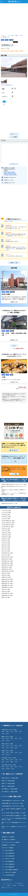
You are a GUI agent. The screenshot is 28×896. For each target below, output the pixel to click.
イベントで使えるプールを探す (8, 858)
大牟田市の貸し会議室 (6, 532)
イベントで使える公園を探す (8, 850)
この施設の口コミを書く (13, 262)
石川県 (11, 745)
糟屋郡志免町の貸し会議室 (7, 581)
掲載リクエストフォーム (7, 887)
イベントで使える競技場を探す (8, 855)
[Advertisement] (14, 19)
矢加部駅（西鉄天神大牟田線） (10, 173)
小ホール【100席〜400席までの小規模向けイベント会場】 (14, 815)
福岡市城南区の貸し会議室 (7, 563)
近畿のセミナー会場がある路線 (8, 786)
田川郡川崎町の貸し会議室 (7, 553)
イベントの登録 (13, 473)
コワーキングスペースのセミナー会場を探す (11, 842)
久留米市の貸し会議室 (6, 516)
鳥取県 (3, 759)
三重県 (3, 752)
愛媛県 (11, 761)
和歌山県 (8, 754)
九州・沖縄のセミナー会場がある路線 (9, 791)
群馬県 (11, 738)
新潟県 (3, 745)
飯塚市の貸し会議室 (6, 597)
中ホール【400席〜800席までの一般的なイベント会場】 (14, 812)
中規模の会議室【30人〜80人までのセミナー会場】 (12, 803)
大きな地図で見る (13, 164)
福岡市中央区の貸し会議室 (7, 557)
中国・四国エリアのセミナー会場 (8, 757)
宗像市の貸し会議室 (6, 538)
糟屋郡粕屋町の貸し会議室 (7, 587)
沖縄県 (12, 768)
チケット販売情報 (14, 136)
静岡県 (11, 747)
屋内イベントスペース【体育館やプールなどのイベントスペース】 (14, 827)
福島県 (7, 733)
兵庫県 (20, 752)
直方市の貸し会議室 (6, 555)
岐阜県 (7, 747)
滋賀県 (7, 752)
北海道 (3, 731)
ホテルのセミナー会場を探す (8, 847)
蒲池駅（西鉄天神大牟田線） (9, 172)
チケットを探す (13, 461)
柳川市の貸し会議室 (6, 548)
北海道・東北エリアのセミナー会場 (9, 729)
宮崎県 (3, 768)
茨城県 (3, 738)
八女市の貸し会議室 (6, 518)
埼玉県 (16, 738)
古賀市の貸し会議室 (6, 528)
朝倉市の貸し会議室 (6, 546)
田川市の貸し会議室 (6, 551)
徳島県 (3, 761)
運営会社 (15, 885)
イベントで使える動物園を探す (8, 861)
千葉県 (20, 738)
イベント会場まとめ (18, 883)
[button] (4, 81)
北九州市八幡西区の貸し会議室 (8, 520)
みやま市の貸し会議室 (6, 512)
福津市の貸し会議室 (6, 573)
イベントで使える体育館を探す (8, 853)
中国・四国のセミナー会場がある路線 (9, 788)
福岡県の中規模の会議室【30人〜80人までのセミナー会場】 (14, 484)
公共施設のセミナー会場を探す (8, 836)
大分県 (20, 766)
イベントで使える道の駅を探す (8, 875)
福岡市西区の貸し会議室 (7, 569)
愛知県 (16, 747)
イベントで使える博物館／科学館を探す (10, 869)
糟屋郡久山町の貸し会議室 (7, 579)
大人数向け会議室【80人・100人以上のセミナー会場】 (13, 800)
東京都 (3, 740)
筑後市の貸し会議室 (6, 575)
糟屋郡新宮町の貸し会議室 (7, 583)
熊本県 (16, 766)
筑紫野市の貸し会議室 (6, 577)
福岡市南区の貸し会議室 (7, 559)
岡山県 (11, 759)
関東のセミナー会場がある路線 (8, 780)
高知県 (16, 761)
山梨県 (20, 745)
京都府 (11, 752)
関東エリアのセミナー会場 (7, 736)
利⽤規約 (8, 885)
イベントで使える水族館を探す (8, 864)
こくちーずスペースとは (7, 883)
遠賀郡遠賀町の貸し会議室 (7, 595)
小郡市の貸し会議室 (6, 542)
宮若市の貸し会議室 (6, 540)
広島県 (16, 759)
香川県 (7, 761)
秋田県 (20, 731)
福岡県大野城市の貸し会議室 (8, 571)
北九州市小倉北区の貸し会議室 (8, 522)
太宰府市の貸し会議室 (6, 536)
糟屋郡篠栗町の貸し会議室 (7, 585)
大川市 (7, 39)
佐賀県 (7, 766)
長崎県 (11, 766)
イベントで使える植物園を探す (8, 866)
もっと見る (14, 345)
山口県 (20, 759)
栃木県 (7, 738)
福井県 (16, 745)
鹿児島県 (8, 768)
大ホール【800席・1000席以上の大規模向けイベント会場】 (13, 809)
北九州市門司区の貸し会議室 (8, 526)
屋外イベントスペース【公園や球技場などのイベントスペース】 (14, 823)
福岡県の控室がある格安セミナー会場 (9, 503)
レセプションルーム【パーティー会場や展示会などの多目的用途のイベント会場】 (14, 819)
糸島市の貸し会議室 (6, 589)
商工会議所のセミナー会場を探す (8, 845)
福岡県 (2, 39)
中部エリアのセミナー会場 (7, 743)
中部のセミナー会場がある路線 (8, 783)
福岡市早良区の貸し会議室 (7, 565)
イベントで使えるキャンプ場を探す (9, 872)
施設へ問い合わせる (14, 450)
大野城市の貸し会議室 (6, 534)
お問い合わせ (21, 885)
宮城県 (16, 731)
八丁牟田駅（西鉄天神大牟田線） (10, 174)
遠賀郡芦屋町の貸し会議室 (7, 593)
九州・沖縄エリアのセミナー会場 (8, 764)
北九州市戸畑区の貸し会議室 (8, 524)
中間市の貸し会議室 (6, 514)
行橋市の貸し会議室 (6, 591)
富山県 (7, 745)
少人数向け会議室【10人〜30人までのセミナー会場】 (13, 806)
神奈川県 (8, 740)
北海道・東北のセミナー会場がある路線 (10, 777)
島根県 (7, 759)
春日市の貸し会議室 (6, 544)
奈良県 (3, 754)
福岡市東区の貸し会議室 (7, 567)
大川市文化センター (9, 84)
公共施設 (11, 39)
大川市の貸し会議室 (6, 530)
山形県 (3, 733)
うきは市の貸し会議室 (6, 510)
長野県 (3, 747)
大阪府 (16, 752)
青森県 (7, 731)
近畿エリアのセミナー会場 (7, 750)
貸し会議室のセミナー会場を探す (8, 839)
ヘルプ (3, 885)
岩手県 (11, 731)
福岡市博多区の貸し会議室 (7, 561)
